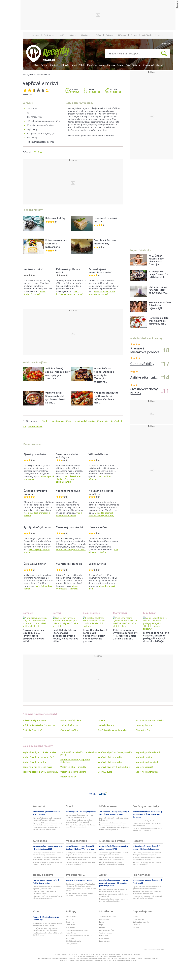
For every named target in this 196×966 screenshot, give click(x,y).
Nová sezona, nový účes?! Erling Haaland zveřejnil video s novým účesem (47, 924)
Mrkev (100, 421)
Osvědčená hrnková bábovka (112, 730)
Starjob (135, 916)
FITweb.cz (122, 35)
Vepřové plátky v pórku (34, 762)
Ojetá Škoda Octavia (73, 941)
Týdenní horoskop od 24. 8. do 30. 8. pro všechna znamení (147, 824)
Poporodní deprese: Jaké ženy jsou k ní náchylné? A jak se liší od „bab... (113, 890)
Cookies (139, 958)
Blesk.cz (35, 35)
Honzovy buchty (144, 725)
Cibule (45, 421)
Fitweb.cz (165, 43)
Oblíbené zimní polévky (142, 846)
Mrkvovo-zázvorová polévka (150, 720)
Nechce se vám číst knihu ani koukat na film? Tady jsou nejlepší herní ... (147, 892)
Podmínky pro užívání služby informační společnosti (87, 958)
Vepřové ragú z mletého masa (37, 767)
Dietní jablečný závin (70, 720)
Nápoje (102, 65)
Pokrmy (44, 65)
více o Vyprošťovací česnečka (67, 587)
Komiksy (157, 880)
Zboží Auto (70, 938)
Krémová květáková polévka (144, 350)
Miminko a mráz (139, 814)
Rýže (128, 65)
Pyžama (102, 927)
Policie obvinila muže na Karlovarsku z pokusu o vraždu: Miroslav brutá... (46, 828)
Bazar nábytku (104, 941)
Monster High (104, 919)
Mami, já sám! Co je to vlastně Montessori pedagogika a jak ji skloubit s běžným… (156, 637)
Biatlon (83, 812)
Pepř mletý (116, 421)
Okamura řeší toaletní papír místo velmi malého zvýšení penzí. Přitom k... (47, 819)
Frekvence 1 (137, 925)
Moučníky (92, 65)
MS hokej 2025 (72, 812)
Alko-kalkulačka (40, 846)
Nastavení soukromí (151, 958)
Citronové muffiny (69, 730)
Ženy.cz (134, 35)
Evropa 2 (136, 927)
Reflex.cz (109, 35)
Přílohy (82, 65)
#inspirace (70, 880)
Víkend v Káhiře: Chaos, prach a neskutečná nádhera (44, 892)
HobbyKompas (71, 933)
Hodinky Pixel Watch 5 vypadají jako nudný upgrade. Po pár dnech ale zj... (81, 858)
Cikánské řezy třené (32, 730)
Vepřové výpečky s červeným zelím (115, 752)
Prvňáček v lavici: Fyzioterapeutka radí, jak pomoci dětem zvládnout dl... (148, 829)
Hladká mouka (57, 421)
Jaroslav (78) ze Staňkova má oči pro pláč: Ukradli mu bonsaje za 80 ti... (114, 828)
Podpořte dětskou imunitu (110, 880)
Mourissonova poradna (142, 880)
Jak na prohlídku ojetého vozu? (77, 930)
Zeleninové (148, 65)
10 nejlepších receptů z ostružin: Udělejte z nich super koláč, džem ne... (148, 858)
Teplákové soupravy (106, 933)
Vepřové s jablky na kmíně (73, 771)
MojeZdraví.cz (147, 35)
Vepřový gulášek (144, 757)
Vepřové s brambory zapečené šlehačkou (75, 760)
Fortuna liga (38, 920)
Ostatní (120, 65)
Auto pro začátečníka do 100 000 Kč (79, 935)
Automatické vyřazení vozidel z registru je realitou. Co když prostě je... (47, 863)
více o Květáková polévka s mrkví (69, 292)
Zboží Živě (70, 919)
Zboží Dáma (70, 925)
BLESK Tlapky (39, 880)
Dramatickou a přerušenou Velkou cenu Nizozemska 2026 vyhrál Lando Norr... (47, 858)
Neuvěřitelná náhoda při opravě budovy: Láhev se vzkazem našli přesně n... (113, 824)
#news (89, 880)
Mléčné (159, 65)
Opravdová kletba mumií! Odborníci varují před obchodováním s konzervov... (47, 824)
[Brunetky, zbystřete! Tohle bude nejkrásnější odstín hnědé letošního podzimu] (96, 622)
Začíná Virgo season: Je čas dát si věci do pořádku (81, 890)
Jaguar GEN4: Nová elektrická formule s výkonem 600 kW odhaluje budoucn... (147, 888)
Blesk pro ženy (49, 35)
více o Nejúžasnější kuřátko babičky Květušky (101, 514)
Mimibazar (149, 613)
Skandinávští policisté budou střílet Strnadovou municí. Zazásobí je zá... (112, 858)
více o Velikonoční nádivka (69, 514)
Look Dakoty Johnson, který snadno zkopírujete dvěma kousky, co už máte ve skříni (65, 635)
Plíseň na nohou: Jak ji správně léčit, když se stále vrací (114, 895)
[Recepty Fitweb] (47, 53)
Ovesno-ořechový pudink (144, 391)
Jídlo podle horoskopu (150, 849)
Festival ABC (138, 883)
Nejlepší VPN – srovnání (84, 849)
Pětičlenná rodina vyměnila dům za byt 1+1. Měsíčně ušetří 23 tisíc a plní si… (125, 634)
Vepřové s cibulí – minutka (73, 767)
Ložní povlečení (104, 938)
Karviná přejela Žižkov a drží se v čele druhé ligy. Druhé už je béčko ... (79, 816)
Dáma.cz (72, 35)
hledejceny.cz (71, 916)
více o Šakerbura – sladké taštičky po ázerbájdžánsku (68, 479)
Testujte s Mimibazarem (107, 916)
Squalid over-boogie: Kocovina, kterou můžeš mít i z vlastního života (79, 894)
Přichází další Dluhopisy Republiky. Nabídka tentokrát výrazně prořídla (111, 863)
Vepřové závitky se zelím (110, 757)
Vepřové (38, 152)
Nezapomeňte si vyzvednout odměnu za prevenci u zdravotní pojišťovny (113, 900)
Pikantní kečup (143, 730)
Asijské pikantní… (144, 377)
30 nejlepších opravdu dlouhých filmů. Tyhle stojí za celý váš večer (81, 854)
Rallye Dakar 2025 (55, 846)
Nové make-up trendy (114, 814)
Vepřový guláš (105, 771)
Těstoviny (137, 65)
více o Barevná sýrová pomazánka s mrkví (102, 292)
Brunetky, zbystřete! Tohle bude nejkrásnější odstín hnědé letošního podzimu (95, 635)
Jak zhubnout (105, 812)
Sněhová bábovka (69, 725)
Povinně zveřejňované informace (124, 960)
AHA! (62, 35)
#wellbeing (81, 880)
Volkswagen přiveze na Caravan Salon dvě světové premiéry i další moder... (48, 854)
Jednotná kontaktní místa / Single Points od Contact (93, 960)
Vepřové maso (35, 426)
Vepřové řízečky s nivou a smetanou (40, 771)
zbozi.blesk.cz (71, 927)
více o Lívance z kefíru (103, 550)
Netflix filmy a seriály (41, 883)
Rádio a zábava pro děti (141, 922)
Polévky (111, 65)
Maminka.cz (86, 35)
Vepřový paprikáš (144, 767)
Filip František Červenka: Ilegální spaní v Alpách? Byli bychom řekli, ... (47, 888)
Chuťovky (55, 65)
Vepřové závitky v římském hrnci (114, 767)
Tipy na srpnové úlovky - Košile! (144, 821)
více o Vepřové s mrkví (34, 292)
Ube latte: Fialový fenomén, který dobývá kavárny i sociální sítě (147, 863)
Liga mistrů (91, 812)
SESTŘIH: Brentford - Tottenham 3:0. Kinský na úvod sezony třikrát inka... (46, 929)
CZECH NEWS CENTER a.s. (78, 954)
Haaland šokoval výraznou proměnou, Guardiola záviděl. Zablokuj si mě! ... (79, 821)
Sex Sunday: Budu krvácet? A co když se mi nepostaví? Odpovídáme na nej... (80, 885)
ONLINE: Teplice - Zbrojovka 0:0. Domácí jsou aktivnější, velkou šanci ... (80, 826)
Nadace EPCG (111, 849)
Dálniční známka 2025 (43, 849)
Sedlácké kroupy (106, 725)
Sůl (24, 426)
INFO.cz (42, 814)
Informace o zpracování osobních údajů (121, 958)
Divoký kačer (52, 880)
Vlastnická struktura (67, 960)
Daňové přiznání (106, 846)
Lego (101, 925)
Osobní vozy (70, 922)
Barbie (101, 922)
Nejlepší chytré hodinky (76, 846)
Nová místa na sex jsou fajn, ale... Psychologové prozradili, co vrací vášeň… (33, 635)
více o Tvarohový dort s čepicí (71, 549)
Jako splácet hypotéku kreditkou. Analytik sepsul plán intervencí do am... (113, 854)
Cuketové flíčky (142, 363)
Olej (107, 421)
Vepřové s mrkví (68, 776)
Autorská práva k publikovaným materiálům (53, 958)
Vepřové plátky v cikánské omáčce (39, 752)
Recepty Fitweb (29, 74)
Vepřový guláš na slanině (148, 752)
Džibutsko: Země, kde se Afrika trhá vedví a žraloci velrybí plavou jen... (47, 897)
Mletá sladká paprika (85, 421)
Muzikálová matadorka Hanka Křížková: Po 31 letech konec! (48, 934)
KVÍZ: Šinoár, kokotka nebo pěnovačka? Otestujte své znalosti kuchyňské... (147, 854)
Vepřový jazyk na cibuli (147, 762)
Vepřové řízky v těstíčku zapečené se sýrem (78, 753)
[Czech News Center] (103, 793)
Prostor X (37, 917)
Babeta (101, 720)
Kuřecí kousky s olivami (34, 720)
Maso (36, 65)
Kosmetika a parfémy (106, 930)
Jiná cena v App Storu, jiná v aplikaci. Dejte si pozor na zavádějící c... (81, 863)
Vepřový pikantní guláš (147, 771)
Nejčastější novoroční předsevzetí (147, 812)
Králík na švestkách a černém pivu (39, 725)
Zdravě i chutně (69, 65)
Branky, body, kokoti (50, 917)
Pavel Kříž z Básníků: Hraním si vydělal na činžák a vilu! (114, 819)
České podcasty (138, 919)
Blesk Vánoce (39, 812)
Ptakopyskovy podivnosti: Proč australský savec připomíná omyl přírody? (147, 897)
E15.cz (98, 35)
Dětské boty (103, 935)
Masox (69, 421)
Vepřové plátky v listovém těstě (38, 757)
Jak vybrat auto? (72, 944)
